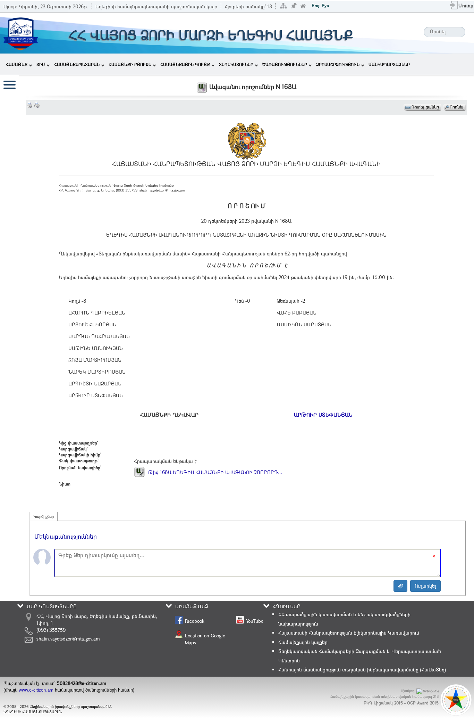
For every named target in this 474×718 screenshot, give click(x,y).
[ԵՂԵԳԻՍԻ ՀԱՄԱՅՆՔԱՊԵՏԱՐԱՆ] (20, 32)
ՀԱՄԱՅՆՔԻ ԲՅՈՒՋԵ (130, 64)
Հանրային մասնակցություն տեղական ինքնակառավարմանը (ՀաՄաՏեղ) (362, 669)
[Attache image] (400, 586)
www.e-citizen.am (36, 690)
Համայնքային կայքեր (303, 642)
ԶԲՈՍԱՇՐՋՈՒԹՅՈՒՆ (337, 64)
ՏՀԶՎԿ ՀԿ (431, 691)
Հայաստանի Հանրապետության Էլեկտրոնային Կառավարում (348, 632)
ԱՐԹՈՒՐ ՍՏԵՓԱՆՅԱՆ (323, 414)
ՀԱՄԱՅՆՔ (16, 64)
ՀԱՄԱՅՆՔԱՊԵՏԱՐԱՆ (77, 64)
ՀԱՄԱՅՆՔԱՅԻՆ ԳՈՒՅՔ (185, 64)
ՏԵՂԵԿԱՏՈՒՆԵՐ (236, 64)
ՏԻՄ (40, 64)
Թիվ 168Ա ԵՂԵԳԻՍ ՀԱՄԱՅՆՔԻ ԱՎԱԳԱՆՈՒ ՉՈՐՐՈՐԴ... (214, 472)
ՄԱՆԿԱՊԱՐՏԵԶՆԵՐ (389, 64)
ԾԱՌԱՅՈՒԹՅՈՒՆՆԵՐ (284, 64)
